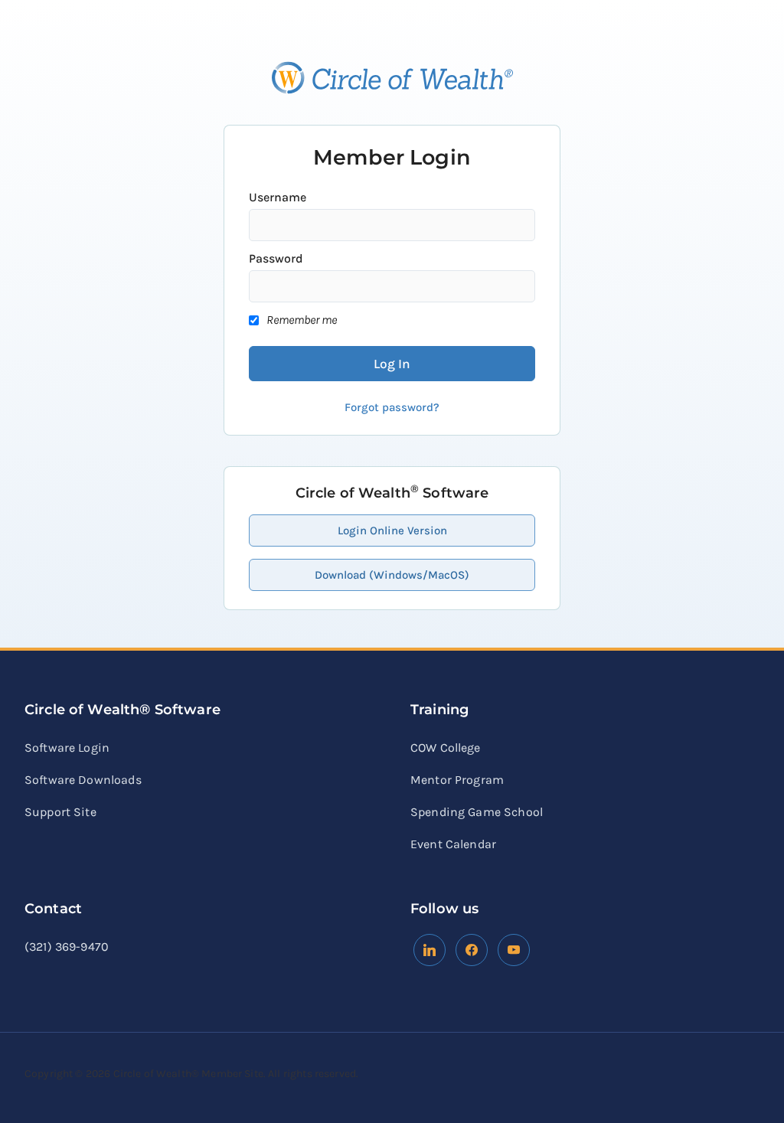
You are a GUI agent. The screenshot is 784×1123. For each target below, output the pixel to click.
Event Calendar (453, 844)
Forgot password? (392, 407)
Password (276, 258)
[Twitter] (472, 948)
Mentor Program (457, 779)
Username (277, 197)
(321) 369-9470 (66, 946)
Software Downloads (83, 779)
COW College (445, 747)
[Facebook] (429, 948)
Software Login (66, 747)
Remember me (301, 319)
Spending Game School (476, 812)
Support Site (60, 812)
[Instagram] (514, 948)
